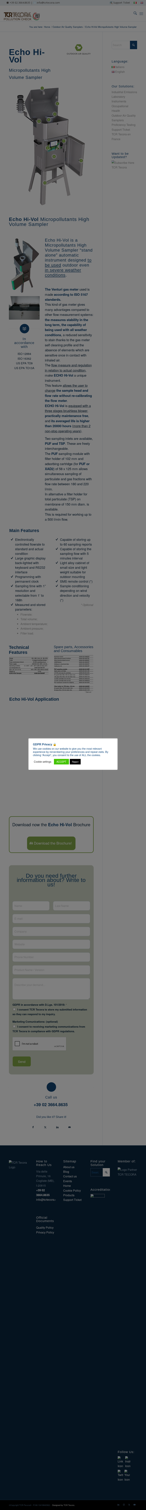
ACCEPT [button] (61, 761)
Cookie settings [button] (42, 761)
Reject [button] (75, 761)
